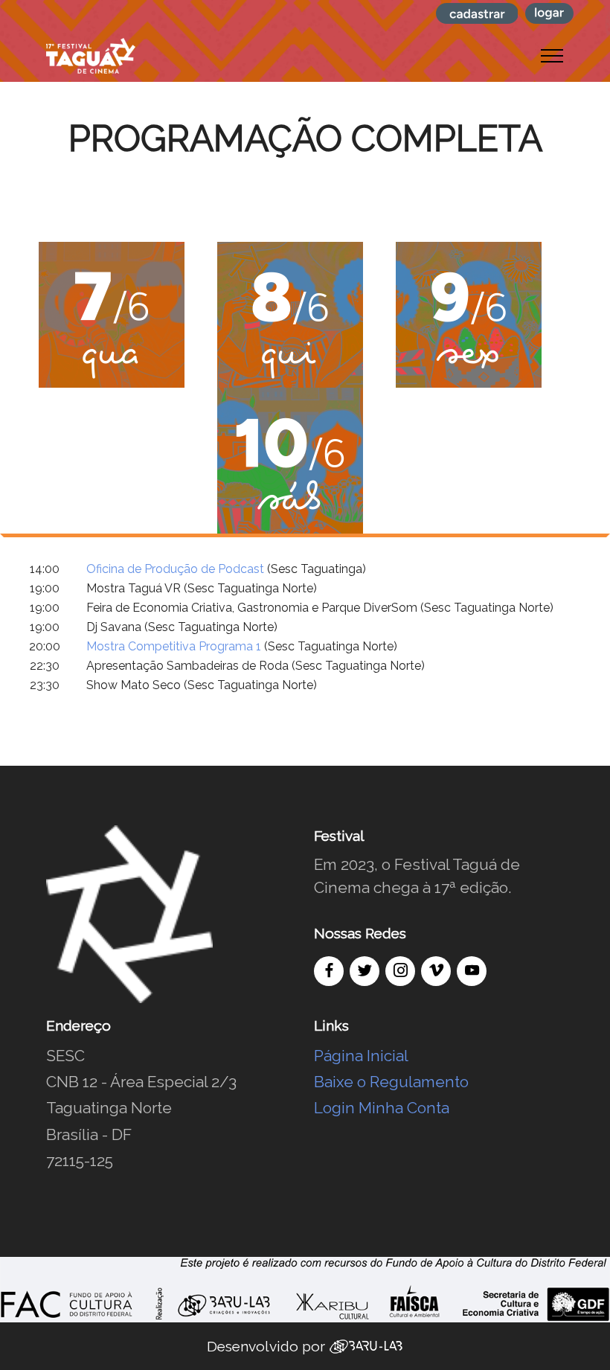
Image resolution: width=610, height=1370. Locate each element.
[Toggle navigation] (552, 55)
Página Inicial (361, 1055)
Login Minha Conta (381, 1107)
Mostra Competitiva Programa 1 (173, 646)
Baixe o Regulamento (391, 1081)
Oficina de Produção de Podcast (175, 569)
